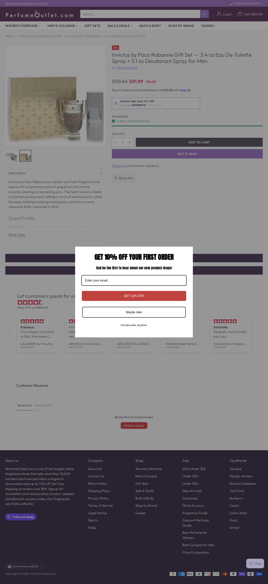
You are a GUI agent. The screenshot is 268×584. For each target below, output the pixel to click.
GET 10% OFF (134, 296)
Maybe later (134, 312)
